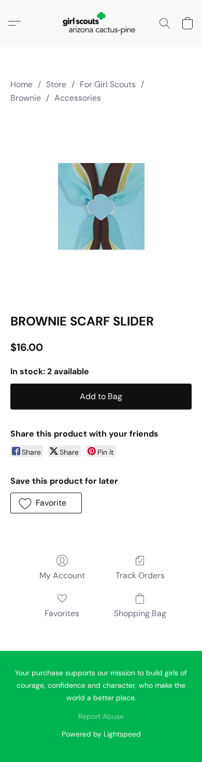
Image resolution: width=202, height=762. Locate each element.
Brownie (25, 97)
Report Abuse (101, 716)
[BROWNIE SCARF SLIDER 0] (101, 206)
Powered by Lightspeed (101, 734)
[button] (101, 23)
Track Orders (140, 575)
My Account (62, 575)
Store (56, 84)
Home (21, 84)
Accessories (77, 97)
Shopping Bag (140, 613)
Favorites (62, 613)
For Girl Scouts (108, 84)
